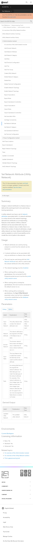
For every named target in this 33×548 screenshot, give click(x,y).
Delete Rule (7, 80)
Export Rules (7, 98)
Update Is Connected (8, 155)
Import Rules (7, 109)
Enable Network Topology (11, 91)
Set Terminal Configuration (11, 134)
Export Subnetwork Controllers (12, 102)
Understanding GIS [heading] (7, 490)
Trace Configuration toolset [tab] (12, 138)
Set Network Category (10, 127)
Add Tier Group (8, 69)
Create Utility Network (10, 73)
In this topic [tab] (5, 195)
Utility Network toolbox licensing (11, 34)
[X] (25, 471)
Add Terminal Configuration (12, 62)
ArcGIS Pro (5, 7)
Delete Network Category (11, 77)
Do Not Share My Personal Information (13, 541)
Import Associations (9, 105)
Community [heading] (5, 486)
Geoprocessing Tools (17, 25)
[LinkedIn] (29, 471)
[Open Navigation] (31, 2)
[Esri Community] (21, 474)
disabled (25, 268)
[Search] (26, 2)
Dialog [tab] (4, 309)
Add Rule (6, 59)
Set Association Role (9, 116)
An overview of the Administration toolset (15, 44)
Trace (3, 152)
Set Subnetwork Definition (11, 130)
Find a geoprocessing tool (12, 458)
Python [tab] (10, 309)
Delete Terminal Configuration (12, 84)
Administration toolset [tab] (10, 41)
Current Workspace (8, 433)
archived (25, 183)
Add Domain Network (10, 48)
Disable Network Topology (11, 87)
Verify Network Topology (9, 166)
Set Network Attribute (10, 123)
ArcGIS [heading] (3, 482)
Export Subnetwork (7, 145)
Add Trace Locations (7, 141)
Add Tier (6, 66)
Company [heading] (4, 494)
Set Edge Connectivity (10, 120)
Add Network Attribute (10, 52)
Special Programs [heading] (7, 498)
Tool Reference (6, 11)
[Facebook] (21, 471)
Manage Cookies (7, 536)
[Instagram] (25, 474)
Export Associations (9, 95)
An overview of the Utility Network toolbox (14, 30)
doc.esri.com (12, 17)
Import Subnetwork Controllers (12, 112)
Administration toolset (24, 27)
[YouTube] (29, 474)
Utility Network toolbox (9, 27)
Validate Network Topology (9, 163)
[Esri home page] (4, 2)
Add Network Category (10, 55)
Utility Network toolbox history (10, 37)
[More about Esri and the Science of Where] (5, 475)
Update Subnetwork (7, 159)
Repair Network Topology (9, 148)
